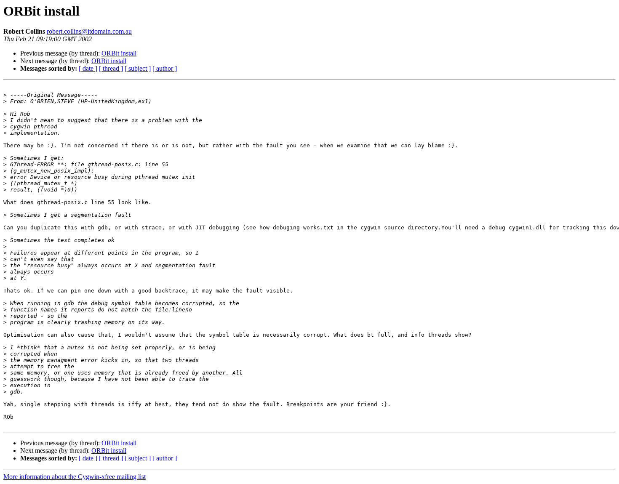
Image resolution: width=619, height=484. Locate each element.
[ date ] (88, 68)
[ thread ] (111, 68)
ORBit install (118, 53)
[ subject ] (138, 68)
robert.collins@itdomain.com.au (89, 31)
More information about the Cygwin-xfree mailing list (74, 476)
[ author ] (164, 68)
